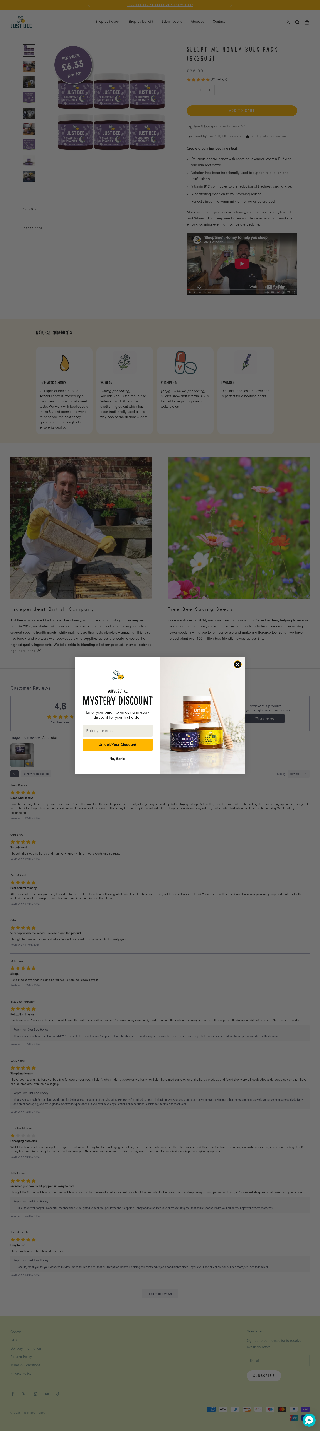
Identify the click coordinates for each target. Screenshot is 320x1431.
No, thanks (117, 759)
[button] (309, 1420)
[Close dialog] (237, 664)
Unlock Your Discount (117, 744)
